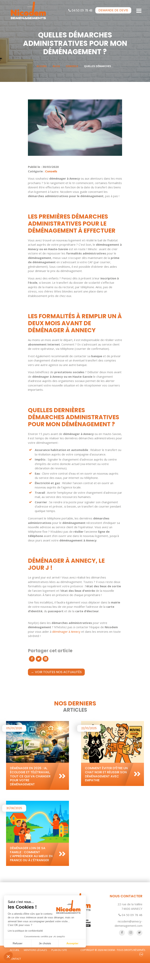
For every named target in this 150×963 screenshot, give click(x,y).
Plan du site (59, 950)
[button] (8, 956)
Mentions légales (35, 950)
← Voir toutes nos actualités (56, 672)
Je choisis (45, 943)
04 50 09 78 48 (81, 10)
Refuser (17, 943)
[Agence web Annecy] (141, 954)
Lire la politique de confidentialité (25, 930)
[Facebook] (32, 659)
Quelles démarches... (98, 66)
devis (113, 10)
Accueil (42, 66)
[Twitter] (39, 659)
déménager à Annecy (66, 631)
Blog (56, 66)
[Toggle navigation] (139, 10)
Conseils (72, 66)
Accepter (72, 943)
